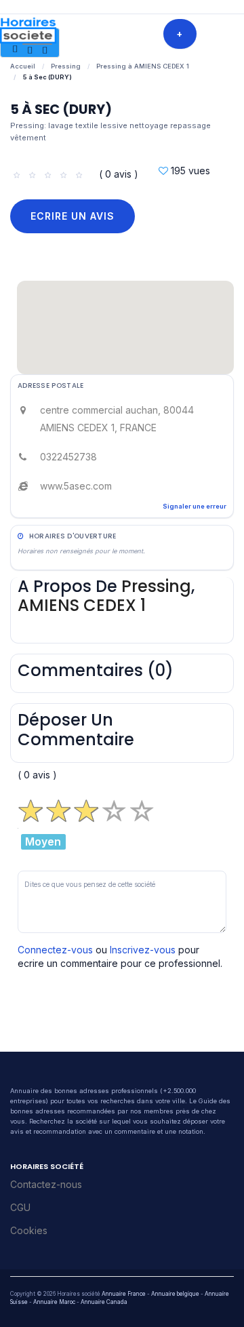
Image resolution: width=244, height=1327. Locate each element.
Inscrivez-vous (143, 949)
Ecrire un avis (72, 216)
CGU (20, 1207)
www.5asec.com (76, 486)
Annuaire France (124, 1293)
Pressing (66, 66)
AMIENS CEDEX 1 (82, 605)
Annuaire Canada (104, 1302)
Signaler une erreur (194, 506)
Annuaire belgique (175, 1293)
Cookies (28, 1230)
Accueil (22, 66)
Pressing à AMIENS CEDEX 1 (142, 66)
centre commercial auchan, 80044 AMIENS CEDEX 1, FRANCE (117, 418)
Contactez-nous (46, 1184)
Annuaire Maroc (54, 1302)
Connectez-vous (55, 949)
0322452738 (68, 456)
